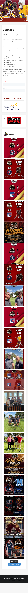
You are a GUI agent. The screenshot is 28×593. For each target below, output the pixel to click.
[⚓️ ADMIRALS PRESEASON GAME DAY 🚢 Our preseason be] (14, 338)
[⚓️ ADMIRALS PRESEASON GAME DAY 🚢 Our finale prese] (14, 169)
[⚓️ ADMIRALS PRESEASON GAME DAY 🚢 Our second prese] (14, 274)
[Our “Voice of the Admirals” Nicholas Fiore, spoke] (14, 295)
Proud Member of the (12, 98)
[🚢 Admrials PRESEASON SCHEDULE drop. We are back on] (14, 380)
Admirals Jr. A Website (9, 580)
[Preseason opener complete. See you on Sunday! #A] (14, 317)
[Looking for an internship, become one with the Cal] (14, 232)
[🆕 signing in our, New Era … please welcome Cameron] (14, 548)
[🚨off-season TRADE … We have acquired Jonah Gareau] (14, 506)
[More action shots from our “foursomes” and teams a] (14, 422)
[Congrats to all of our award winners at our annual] (14, 401)
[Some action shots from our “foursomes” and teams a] (14, 443)
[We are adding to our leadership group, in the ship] (14, 527)
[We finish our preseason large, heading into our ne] (14, 148)
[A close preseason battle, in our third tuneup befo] (14, 190)
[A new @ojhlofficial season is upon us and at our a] (14, 359)
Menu (3, 20)
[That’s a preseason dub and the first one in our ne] (14, 253)
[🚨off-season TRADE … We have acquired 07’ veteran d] (14, 485)
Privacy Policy (20, 580)
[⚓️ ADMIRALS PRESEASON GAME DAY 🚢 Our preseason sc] (14, 211)
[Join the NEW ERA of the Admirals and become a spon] (14, 464)
